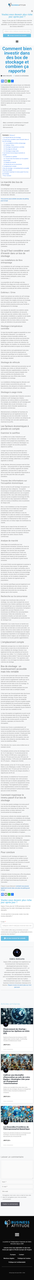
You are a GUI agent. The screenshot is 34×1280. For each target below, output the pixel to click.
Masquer (12, 135)
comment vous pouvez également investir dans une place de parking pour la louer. (15, 888)
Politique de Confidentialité (17, 1262)
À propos (13, 1254)
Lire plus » (7, 1044)
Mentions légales (9, 1258)
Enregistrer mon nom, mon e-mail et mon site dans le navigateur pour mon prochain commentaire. (17, 1197)
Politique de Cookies (24, 1258)
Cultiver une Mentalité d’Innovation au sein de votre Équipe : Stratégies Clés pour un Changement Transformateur (16, 1079)
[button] (32, 11)
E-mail (3, 921)
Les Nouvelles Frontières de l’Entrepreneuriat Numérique (16, 1128)
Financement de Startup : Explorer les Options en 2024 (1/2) (16, 1031)
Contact (21, 1254)
